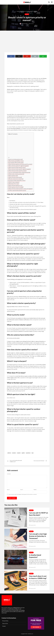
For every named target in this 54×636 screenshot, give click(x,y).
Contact (4, 626)
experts (18, 452)
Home (18, 11)
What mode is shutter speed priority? (16, 174)
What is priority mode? (13, 175)
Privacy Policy (5, 620)
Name (8, 489)
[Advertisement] (27, 41)
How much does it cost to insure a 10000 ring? (38, 577)
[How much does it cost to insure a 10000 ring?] (15, 580)
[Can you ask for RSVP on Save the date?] (15, 517)
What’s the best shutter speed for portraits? (18, 170)
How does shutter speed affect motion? (17, 180)
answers (14, 452)
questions (28, 452)
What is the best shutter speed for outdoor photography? (21, 188)
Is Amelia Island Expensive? (35, 556)
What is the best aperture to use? (15, 185)
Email (21, 489)
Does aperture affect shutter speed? (16, 162)
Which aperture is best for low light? (16, 187)
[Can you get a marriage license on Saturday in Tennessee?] (15, 538)
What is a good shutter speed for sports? (17, 190)
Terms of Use (5, 623)
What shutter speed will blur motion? (16, 160)
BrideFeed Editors (24, 23)
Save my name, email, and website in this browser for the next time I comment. (23, 494)
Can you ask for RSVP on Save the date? (38, 514)
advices (9, 452)
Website (35, 489)
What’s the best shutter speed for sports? (17, 167)
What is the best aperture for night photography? (19, 165)
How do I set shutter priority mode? (15, 159)
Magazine (26, 14)
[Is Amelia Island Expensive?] (15, 559)
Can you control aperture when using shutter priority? (19, 172)
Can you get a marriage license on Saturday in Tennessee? (38, 536)
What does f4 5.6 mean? (14, 183)
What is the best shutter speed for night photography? (19, 169)
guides (23, 452)
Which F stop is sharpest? (14, 182)
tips (32, 452)
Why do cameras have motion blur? (16, 178)
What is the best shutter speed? (15, 177)
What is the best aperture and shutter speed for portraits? (20, 164)
